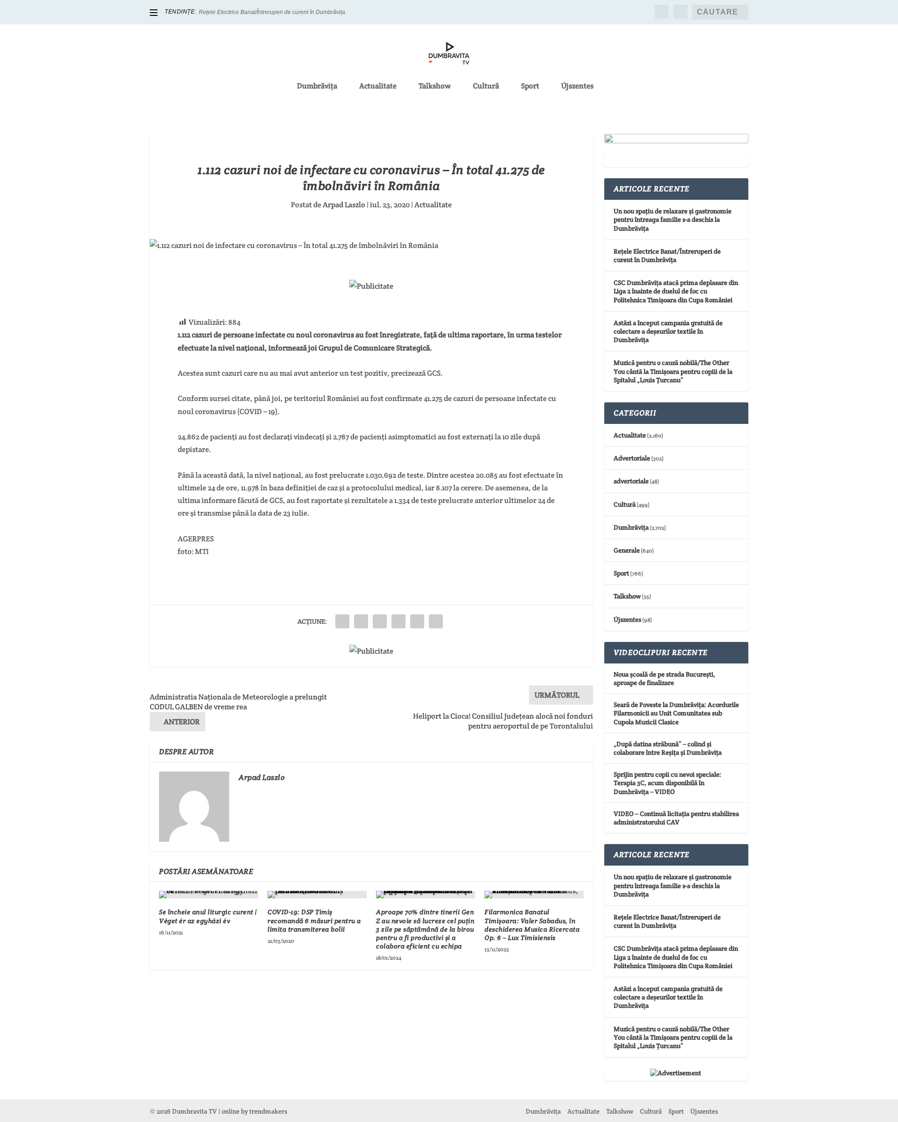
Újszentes (577, 86)
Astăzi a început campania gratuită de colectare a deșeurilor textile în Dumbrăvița (668, 331)
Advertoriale (632, 458)
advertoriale (631, 481)
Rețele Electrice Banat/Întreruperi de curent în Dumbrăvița (272, 12)
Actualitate (378, 86)
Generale (627, 550)
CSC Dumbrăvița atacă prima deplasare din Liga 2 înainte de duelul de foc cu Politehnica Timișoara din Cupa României (676, 291)
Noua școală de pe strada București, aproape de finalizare (664, 678)
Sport (530, 86)
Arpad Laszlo (344, 205)
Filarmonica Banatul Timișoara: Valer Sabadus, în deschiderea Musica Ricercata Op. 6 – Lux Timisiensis (532, 925)
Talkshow (435, 86)
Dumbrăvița (317, 86)
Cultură (486, 86)
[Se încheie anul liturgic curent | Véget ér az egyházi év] (208, 894)
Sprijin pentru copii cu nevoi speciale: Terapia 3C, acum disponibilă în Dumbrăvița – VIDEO (667, 782)
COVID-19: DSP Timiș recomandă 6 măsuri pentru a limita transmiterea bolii (314, 920)
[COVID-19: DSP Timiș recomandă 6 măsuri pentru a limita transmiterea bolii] (317, 894)
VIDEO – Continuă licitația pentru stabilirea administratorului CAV (676, 817)
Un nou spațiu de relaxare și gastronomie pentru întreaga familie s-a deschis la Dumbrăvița (672, 219)
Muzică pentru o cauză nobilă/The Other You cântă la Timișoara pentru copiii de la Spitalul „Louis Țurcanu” (673, 371)
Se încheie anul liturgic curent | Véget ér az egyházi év (208, 916)
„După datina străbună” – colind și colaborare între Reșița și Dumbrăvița (668, 748)
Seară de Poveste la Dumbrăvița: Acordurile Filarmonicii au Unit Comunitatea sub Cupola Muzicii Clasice (676, 713)
